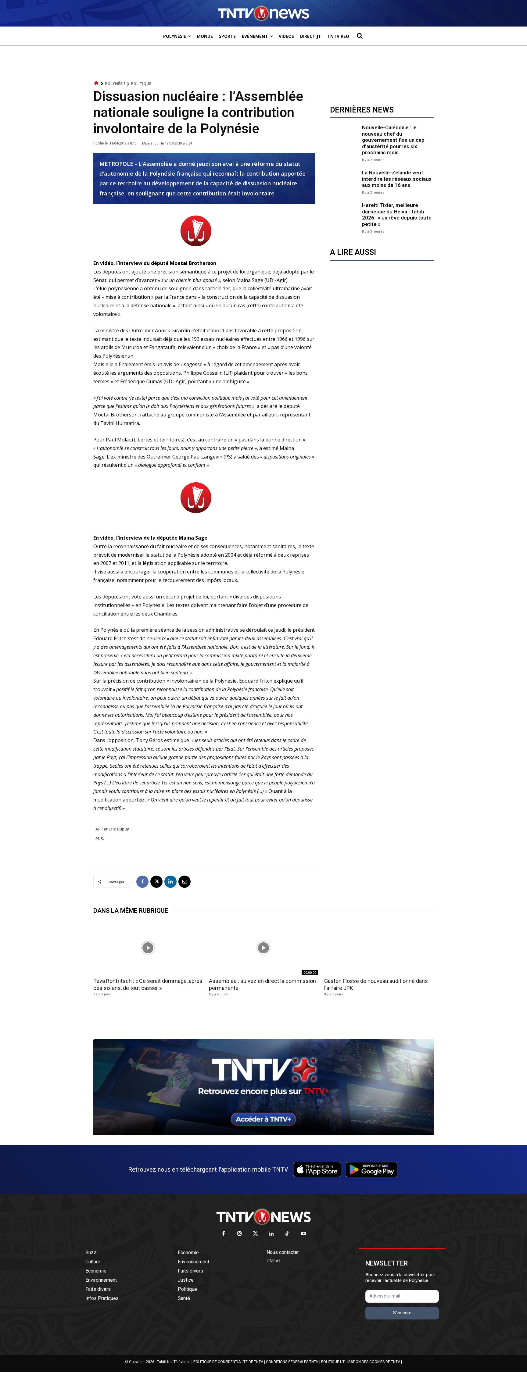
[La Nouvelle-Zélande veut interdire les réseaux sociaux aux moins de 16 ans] (344, 181)
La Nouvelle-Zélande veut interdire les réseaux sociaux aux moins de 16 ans (397, 179)
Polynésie (115, 83)
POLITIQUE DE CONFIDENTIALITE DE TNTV (228, 1362)
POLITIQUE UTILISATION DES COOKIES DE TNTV (360, 1362)
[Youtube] (303, 1234)
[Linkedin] (170, 882)
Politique (141, 83)
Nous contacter (283, 1252)
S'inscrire (402, 1313)
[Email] (184, 882)
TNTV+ (274, 1261)
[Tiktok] (287, 1234)
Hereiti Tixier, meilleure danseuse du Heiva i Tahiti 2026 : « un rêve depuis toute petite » (397, 214)
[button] (359, 35)
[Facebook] (142, 882)
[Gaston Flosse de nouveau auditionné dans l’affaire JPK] (379, 948)
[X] (156, 882)
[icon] (96, 83)
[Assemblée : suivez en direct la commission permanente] (263, 948)
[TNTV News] (263, 1217)
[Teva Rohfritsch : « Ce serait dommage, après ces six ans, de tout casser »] (148, 948)
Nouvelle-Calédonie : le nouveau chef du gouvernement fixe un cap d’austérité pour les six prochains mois (393, 139)
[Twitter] (255, 1234)
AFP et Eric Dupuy (112, 829)
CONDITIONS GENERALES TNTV (292, 1362)
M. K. (99, 838)
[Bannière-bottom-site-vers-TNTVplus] (263, 1133)
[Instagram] (239, 1234)
